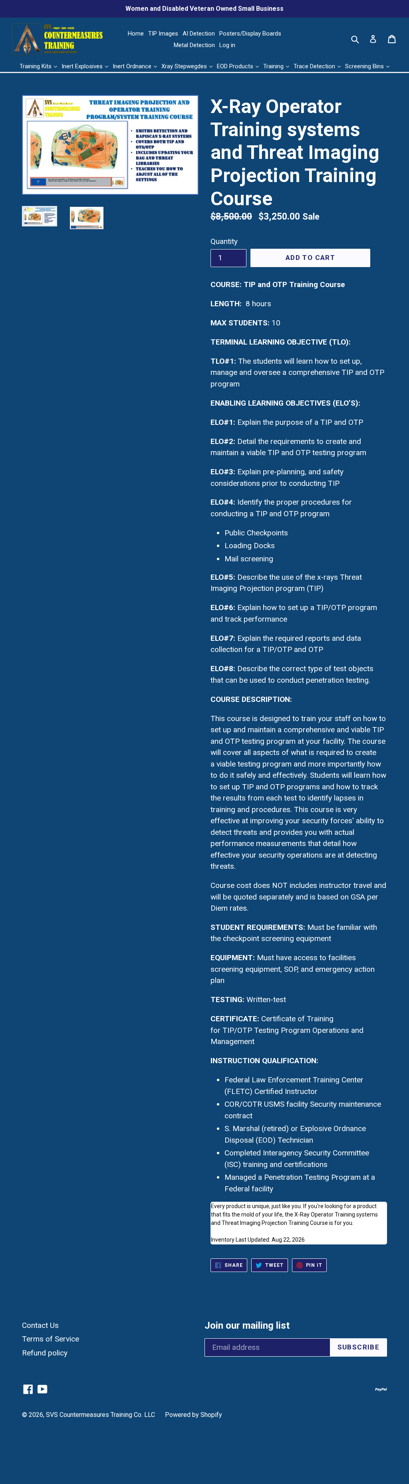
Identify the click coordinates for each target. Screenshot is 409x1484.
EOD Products (236, 66)
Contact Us (40, 1325)
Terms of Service (50, 1338)
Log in (227, 45)
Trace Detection (315, 66)
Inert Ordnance (133, 66)
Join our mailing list (247, 1325)
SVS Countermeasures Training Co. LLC (100, 1415)
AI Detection (199, 33)
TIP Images (163, 33)
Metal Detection (194, 45)
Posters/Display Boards (250, 33)
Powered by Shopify (193, 1415)
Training (274, 66)
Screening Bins (365, 66)
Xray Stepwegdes (184, 66)
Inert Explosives (83, 66)
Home (136, 33)
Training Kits (36, 66)
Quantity (224, 241)
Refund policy (45, 1352)
